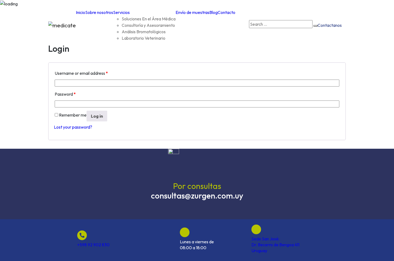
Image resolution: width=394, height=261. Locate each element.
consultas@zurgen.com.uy (197, 196)
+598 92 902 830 (93, 244)
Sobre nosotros (99, 12)
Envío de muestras (192, 12)
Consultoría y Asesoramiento (148, 25)
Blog (213, 12)
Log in (97, 116)
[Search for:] (281, 24)
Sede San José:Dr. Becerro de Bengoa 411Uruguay (275, 244)
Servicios (121, 12)
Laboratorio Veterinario (143, 38)
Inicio (80, 12)
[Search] (315, 26)
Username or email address (81, 73)
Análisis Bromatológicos (144, 31)
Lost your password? (73, 127)
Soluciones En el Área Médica (149, 18)
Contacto (226, 12)
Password (65, 94)
